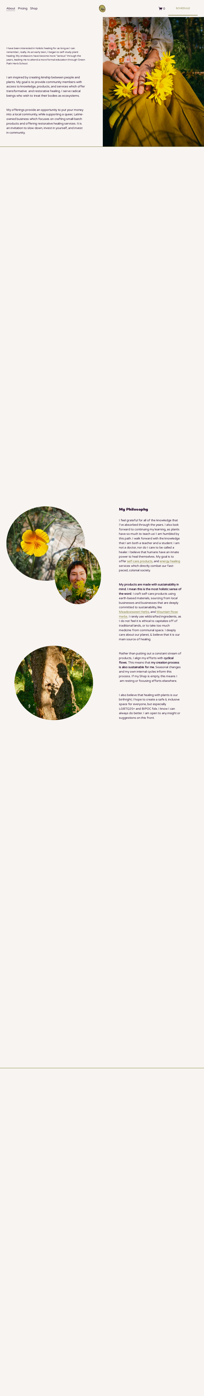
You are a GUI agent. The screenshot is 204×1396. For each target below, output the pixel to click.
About (10, 8)
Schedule (183, 8)
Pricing (22, 8)
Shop (33, 8)
